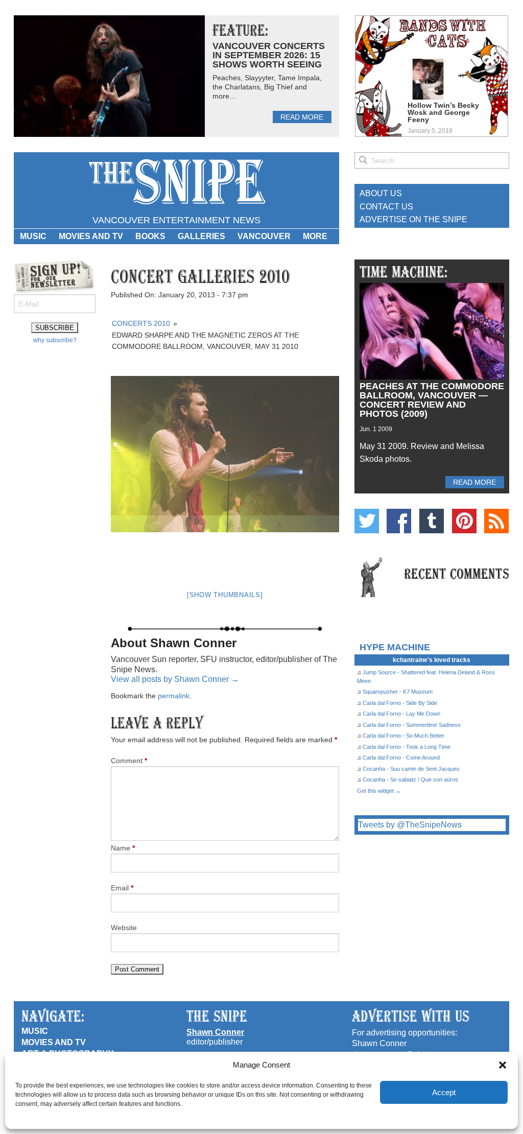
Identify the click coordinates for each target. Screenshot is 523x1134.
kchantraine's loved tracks (431, 660)
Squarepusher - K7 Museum (398, 692)
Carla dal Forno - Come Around (401, 757)
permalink (173, 696)
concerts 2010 (141, 323)
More (315, 236)
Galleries (201, 236)
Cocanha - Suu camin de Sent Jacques (411, 769)
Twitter (366, 521)
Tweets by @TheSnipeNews (410, 824)
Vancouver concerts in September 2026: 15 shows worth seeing (268, 55)
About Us (381, 193)
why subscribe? (55, 340)
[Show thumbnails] (225, 595)
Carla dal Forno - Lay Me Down (401, 714)
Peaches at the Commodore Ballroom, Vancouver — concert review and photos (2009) (432, 400)
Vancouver (264, 236)
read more (301, 117)
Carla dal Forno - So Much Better (403, 736)
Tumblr (431, 521)
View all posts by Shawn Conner (175, 679)
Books (150, 236)
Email (122, 888)
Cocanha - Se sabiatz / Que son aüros (410, 779)
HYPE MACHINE (395, 647)
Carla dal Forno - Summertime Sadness (412, 725)
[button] (502, 1065)
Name (123, 848)
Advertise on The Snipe (413, 219)
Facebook (399, 521)
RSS (496, 521)
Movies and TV (91, 236)
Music (33, 236)
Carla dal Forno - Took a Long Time (406, 747)
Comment (129, 761)
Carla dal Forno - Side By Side (400, 703)
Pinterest (464, 521)
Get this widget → (379, 791)
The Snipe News (176, 182)
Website (124, 928)
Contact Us (386, 206)
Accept (444, 1092)
